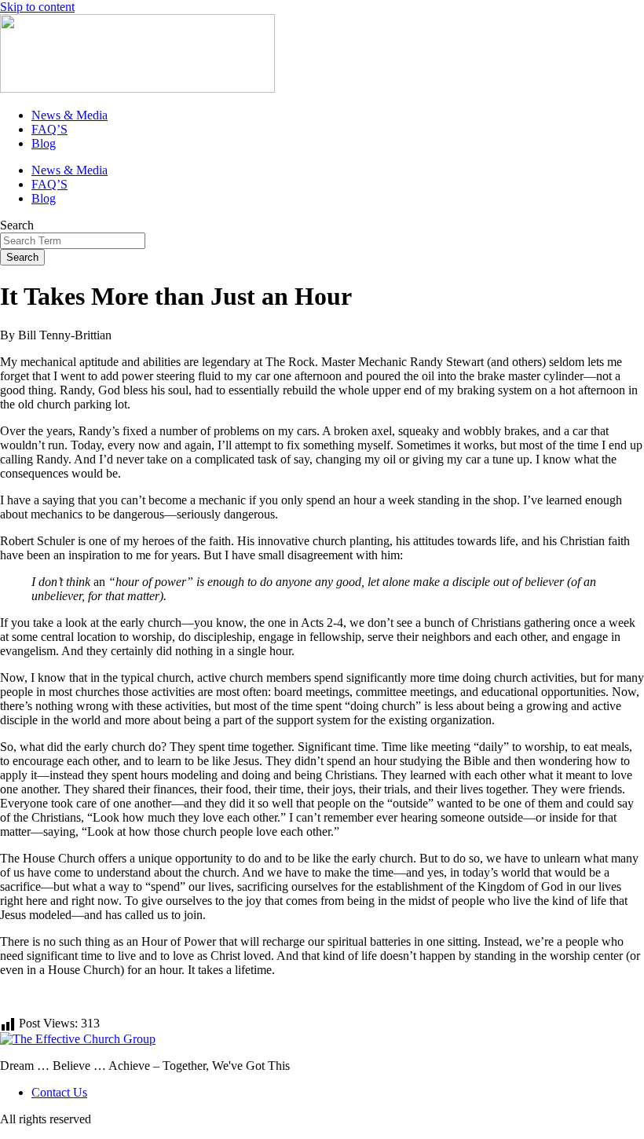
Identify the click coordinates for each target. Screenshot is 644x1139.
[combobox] (72, 241)
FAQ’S (49, 129)
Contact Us (59, 1092)
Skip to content (37, 6)
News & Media (69, 115)
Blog (43, 143)
